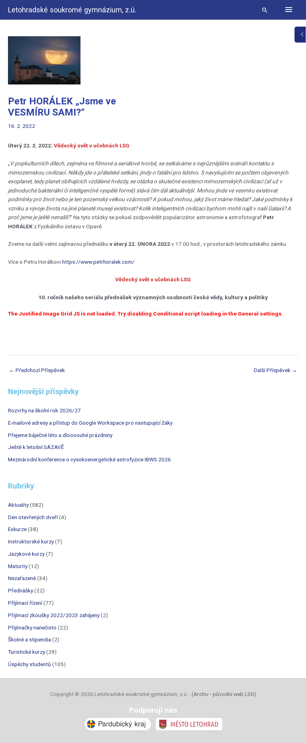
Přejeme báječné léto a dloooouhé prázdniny (60, 435)
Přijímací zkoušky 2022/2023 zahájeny (54, 615)
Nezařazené (22, 578)
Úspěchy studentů (29, 664)
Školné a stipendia (29, 639)
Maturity (17, 566)
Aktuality (18, 505)
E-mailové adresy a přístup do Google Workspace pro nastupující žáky (90, 423)
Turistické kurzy (26, 652)
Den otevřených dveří (33, 517)
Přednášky (20, 590)
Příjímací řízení (25, 603)
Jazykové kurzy (26, 554)
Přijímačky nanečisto (32, 627)
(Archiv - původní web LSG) (224, 694)
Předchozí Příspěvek (37, 370)
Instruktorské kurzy (31, 541)
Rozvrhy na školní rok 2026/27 (44, 410)
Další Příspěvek (275, 370)
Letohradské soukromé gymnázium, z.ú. (72, 10)
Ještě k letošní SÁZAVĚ (36, 447)
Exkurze (17, 529)
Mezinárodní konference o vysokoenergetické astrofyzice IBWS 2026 (89, 459)
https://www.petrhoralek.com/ (98, 262)
